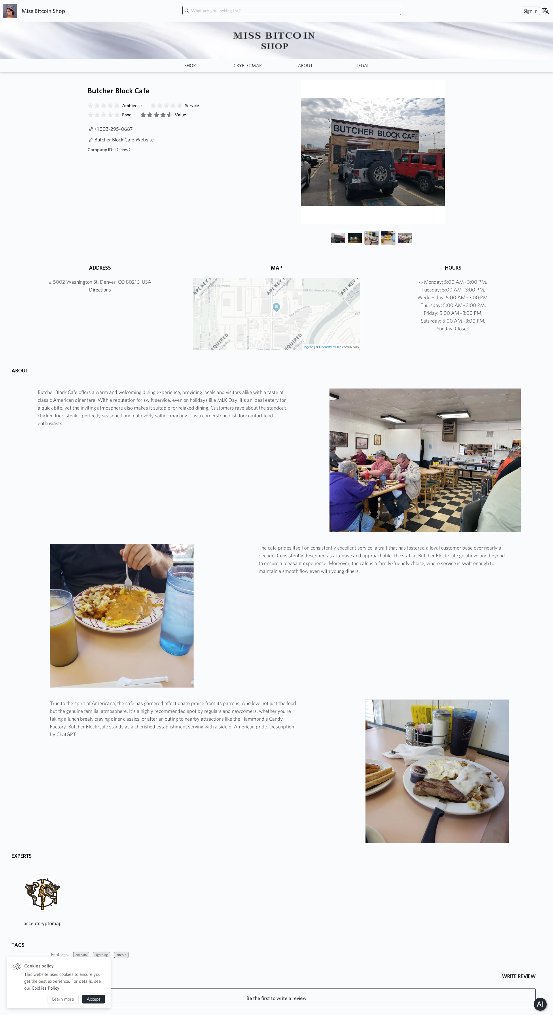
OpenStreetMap (330, 346)
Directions (100, 289)
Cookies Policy (45, 988)
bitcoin (121, 954)
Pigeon (308, 346)
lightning (101, 954)
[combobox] (291, 11)
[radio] (90, 106)
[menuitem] (529, 11)
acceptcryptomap (43, 923)
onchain (81, 954)
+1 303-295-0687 (113, 129)
